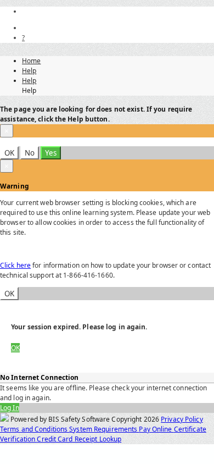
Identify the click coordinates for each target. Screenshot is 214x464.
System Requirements (104, 429)
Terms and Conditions (34, 429)
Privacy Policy (182, 419)
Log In (9, 407)
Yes (51, 153)
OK (9, 153)
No (30, 153)
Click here (15, 265)
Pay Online (156, 429)
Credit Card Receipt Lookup (79, 439)
